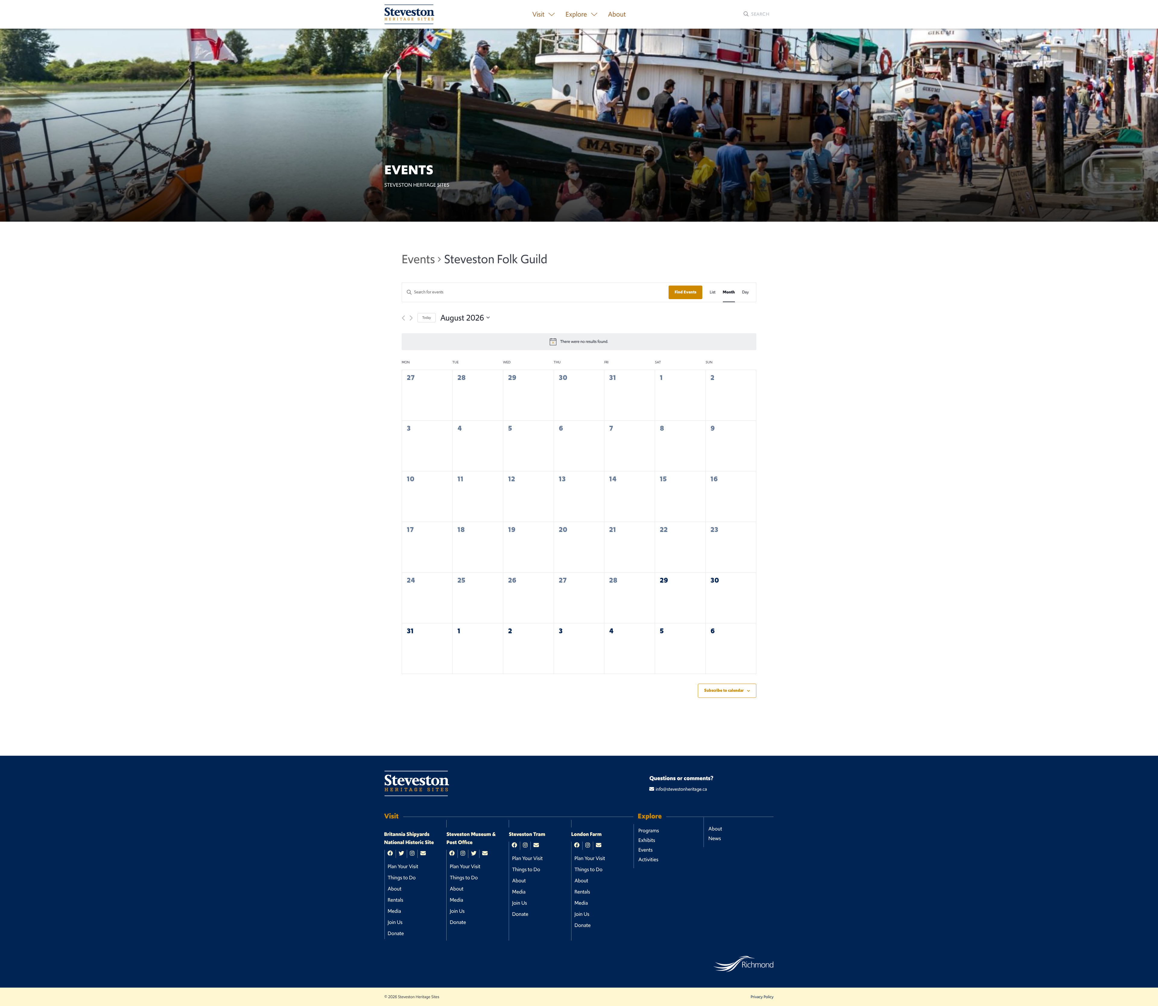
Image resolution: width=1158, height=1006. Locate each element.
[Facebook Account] (390, 853)
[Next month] (411, 318)
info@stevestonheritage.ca (681, 789)
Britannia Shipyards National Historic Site (409, 838)
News (714, 838)
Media (394, 911)
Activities (648, 859)
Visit (539, 14)
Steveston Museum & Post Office (471, 838)
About (617, 14)
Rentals (395, 899)
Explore (576, 14)
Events (418, 259)
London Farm (586, 834)
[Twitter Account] (401, 853)
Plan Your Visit (403, 866)
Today (426, 317)
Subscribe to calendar (724, 690)
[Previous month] (403, 318)
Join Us (395, 922)
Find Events (685, 292)
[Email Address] (423, 853)
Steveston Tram (527, 834)
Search (759, 14)
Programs (648, 830)
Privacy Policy (762, 997)
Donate (396, 933)
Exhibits (646, 840)
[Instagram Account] (412, 853)
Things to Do (402, 877)
